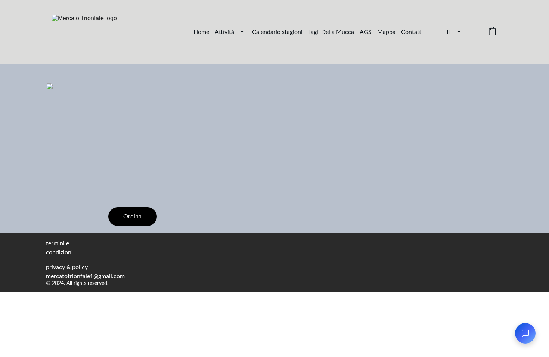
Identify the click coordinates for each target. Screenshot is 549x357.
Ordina (132, 217)
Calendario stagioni (277, 32)
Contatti (412, 32)
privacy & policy (67, 267)
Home (201, 32)
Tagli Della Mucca (331, 32)
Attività (224, 32)
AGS (366, 32)
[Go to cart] (492, 32)
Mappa (386, 32)
